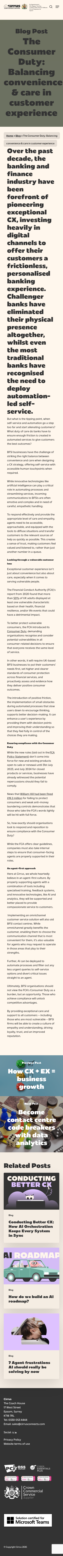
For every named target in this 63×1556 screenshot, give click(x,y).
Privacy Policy (12, 1439)
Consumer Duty (16, 631)
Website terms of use (17, 1443)
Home (9, 135)
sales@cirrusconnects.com (28, 1423)
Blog (18, 135)
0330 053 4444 (17, 1419)
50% (16, 598)
